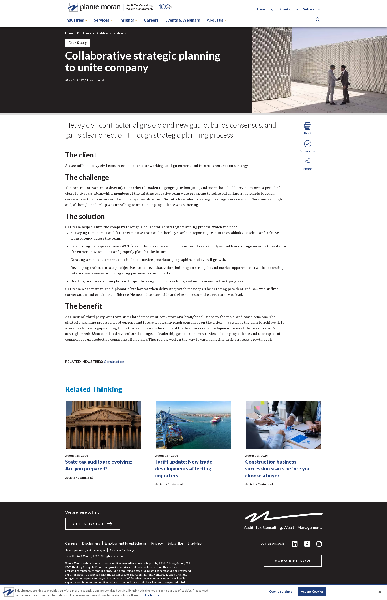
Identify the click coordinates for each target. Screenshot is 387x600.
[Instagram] (319, 544)
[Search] (318, 20)
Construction (114, 361)
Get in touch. (89, 523)
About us (215, 20)
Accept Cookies (312, 591)
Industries (74, 20)
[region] (193, 592)
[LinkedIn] (295, 544)
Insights (126, 20)
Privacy (157, 543)
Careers (151, 20)
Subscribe (311, 9)
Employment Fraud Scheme (125, 543)
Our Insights (85, 33)
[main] (193, 300)
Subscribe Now (293, 560)
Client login (266, 9)
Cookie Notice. (150, 595)
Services (101, 20)
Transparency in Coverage (85, 550)
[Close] (380, 592)
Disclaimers (91, 543)
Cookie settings (122, 550)
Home (69, 33)
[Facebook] (307, 544)
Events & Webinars (182, 20)
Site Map (195, 543)
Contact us (289, 9)
